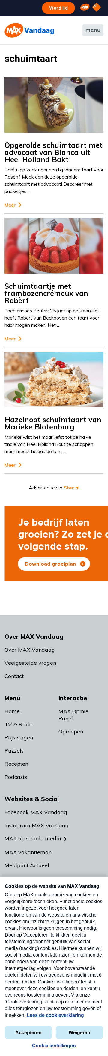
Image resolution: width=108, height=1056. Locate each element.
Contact (14, 676)
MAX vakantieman (28, 852)
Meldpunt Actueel (26, 865)
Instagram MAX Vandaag (36, 825)
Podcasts (15, 776)
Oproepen (70, 731)
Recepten (16, 763)
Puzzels (14, 750)
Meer (10, 205)
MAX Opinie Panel (73, 715)
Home (12, 711)
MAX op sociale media (32, 838)
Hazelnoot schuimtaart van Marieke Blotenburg (52, 423)
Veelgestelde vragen (30, 662)
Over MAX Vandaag (29, 649)
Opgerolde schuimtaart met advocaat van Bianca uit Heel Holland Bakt (53, 152)
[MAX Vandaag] (29, 30)
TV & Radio (19, 724)
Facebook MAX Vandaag (35, 812)
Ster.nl (72, 488)
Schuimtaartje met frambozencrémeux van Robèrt (46, 293)
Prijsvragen (18, 737)
